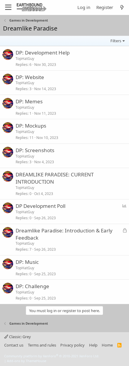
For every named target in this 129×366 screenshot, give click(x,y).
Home (107, 345)
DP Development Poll (40, 205)
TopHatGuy (25, 58)
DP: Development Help (43, 52)
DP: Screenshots (35, 150)
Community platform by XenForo (51, 356)
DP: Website (30, 77)
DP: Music (27, 261)
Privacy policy (72, 345)
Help (93, 345)
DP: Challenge (32, 286)
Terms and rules (42, 345)
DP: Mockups (31, 125)
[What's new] (122, 7)
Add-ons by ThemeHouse (26, 361)
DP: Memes (29, 101)
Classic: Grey (19, 336)
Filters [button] (115, 40)
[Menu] (8, 7)
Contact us (13, 345)
